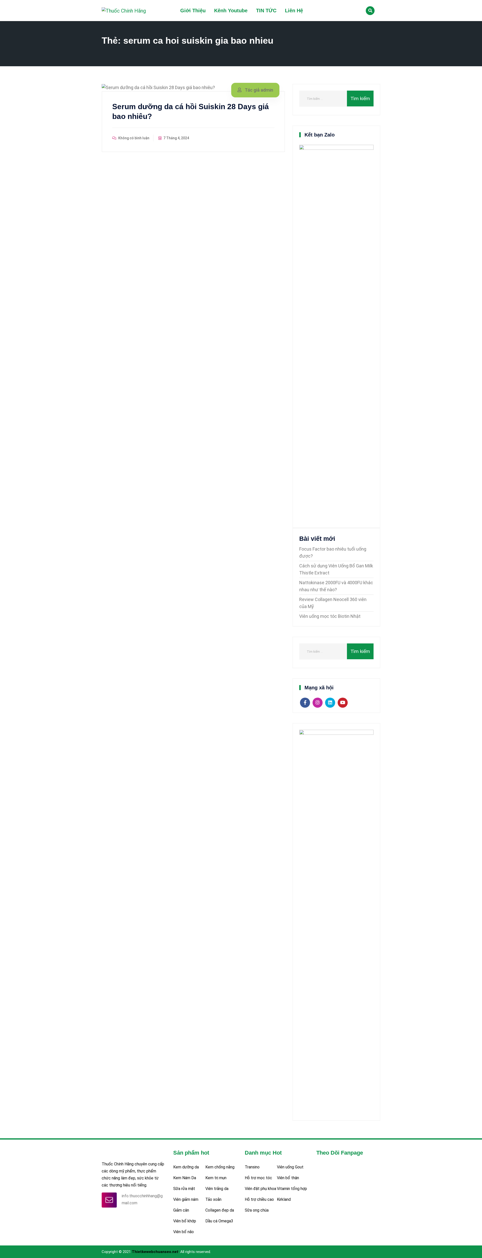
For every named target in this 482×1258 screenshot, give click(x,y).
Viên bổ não (183, 1231)
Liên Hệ (294, 10)
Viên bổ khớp (184, 1221)
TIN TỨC (266, 10)
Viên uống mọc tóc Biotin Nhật (329, 616)
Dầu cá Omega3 (219, 1221)
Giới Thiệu (193, 10)
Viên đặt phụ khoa (260, 1188)
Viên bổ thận (288, 1177)
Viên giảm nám (185, 1199)
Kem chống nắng (219, 1167)
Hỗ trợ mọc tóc (258, 1177)
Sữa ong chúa (257, 1210)
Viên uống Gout (290, 1167)
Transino (252, 1167)
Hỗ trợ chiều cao (259, 1199)
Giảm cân (181, 1210)
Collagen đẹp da (219, 1210)
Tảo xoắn (213, 1199)
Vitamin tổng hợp (292, 1188)
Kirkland (284, 1199)
